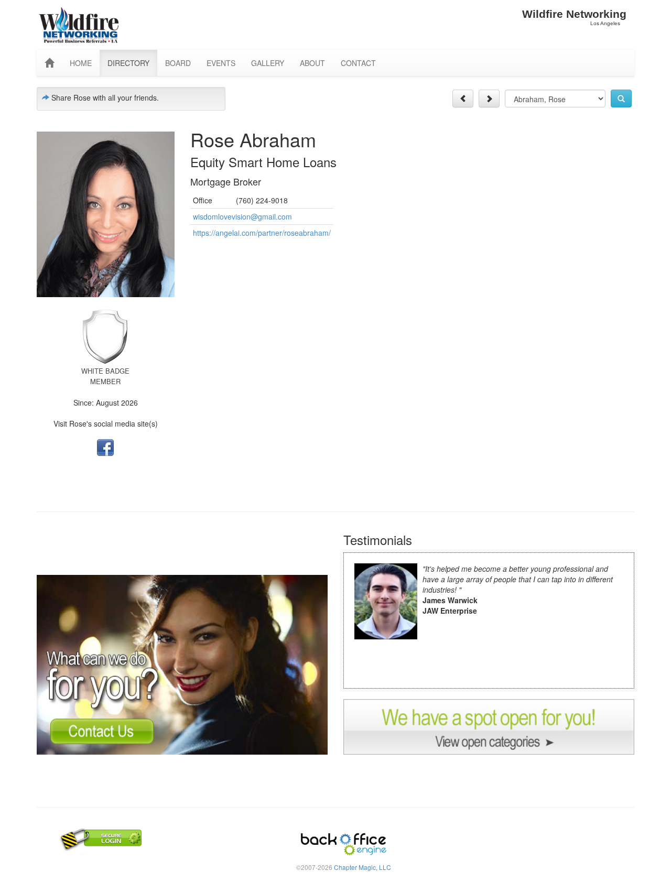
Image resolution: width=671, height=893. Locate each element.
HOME (81, 63)
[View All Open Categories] (488, 725)
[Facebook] (105, 446)
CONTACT (358, 63)
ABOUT (312, 63)
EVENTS (221, 63)
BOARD (178, 63)
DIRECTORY (128, 63)
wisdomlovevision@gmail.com (242, 216)
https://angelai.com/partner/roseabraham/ (262, 232)
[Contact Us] (182, 663)
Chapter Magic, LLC (362, 867)
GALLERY (267, 63)
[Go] (621, 98)
